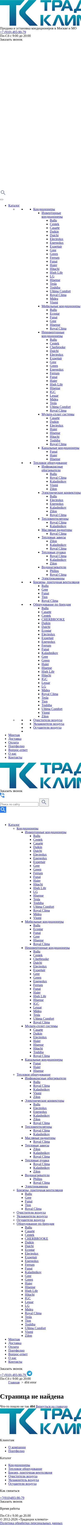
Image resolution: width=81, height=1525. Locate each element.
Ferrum (54, 257)
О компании (17, 1447)
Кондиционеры (44, 209)
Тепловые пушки (54, 552)
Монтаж (14, 735)
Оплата (13, 742)
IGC (53, 392)
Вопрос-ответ (18, 750)
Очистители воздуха (47, 720)
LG (52, 276)
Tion (45, 597)
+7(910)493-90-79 (12, 1498)
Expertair (56, 246)
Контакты (15, 757)
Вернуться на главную (52, 1406)
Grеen (46, 660)
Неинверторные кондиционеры (53, 334)
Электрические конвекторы (61, 492)
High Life (56, 272)
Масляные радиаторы (57, 530)
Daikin (54, 231)
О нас (12, 753)
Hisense (55, 280)
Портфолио (16, 746)
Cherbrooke (57, 347)
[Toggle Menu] (1, 199)
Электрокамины (53, 578)
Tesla (53, 283)
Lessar (54, 395)
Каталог (14, 205)
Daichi (54, 235)
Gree (53, 250)
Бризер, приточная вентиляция (30, 1472)
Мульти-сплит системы (58, 414)
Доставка (14, 738)
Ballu (53, 220)
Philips (54, 571)
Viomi (54, 302)
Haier (53, 265)
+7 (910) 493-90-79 (13, 32)
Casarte (55, 228)
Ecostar (55, 313)
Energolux (57, 242)
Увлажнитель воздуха (23, 1480)
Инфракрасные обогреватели (52, 468)
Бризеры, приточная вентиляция (56, 582)
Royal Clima (58, 295)
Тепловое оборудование (50, 462)
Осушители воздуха (47, 727)
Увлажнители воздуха (48, 724)
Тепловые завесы (54, 537)
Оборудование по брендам (52, 604)
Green (54, 254)
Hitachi (54, 269)
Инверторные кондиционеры (52, 214)
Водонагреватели (54, 567)
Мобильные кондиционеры (61, 306)
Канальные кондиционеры (60, 448)
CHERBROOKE (53, 619)
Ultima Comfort (60, 291)
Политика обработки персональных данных (31, 1523)
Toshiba (55, 287)
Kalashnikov (58, 481)
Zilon (53, 489)
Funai (53, 261)
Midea (54, 298)
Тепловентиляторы (55, 518)
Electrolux (56, 239)
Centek (54, 224)
